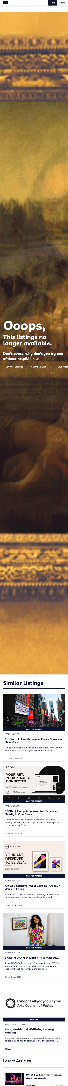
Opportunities (14, 366)
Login (62, 3)
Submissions (38, 366)
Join (53, 3)
